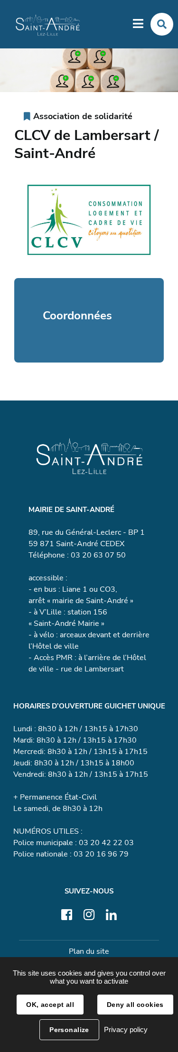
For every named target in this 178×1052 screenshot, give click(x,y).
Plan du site (89, 951)
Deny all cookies (135, 1004)
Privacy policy (126, 1029)
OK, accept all (50, 1004)
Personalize (69, 1029)
